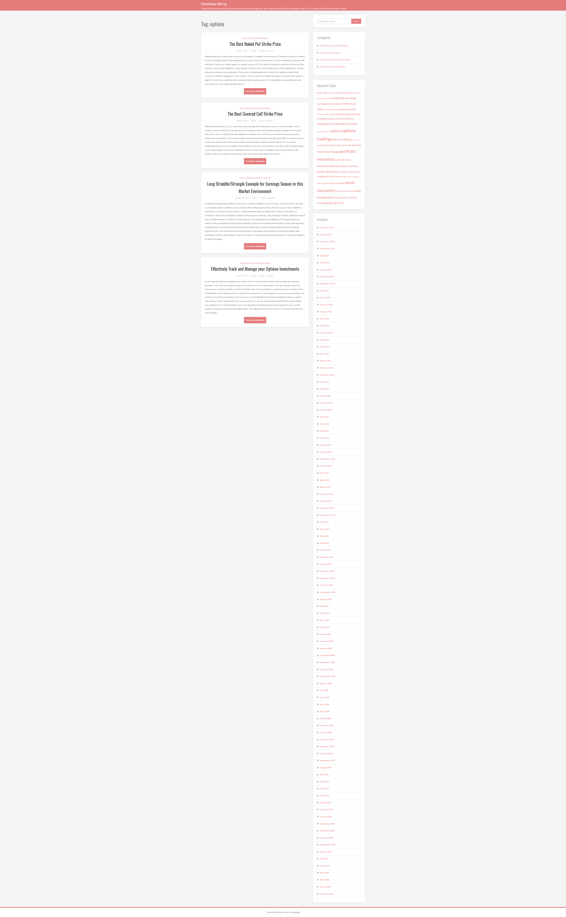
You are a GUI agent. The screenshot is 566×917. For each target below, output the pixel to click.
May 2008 (324, 704)
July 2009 (324, 606)
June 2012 (324, 424)
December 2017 (327, 276)
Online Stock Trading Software (334, 45)
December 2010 (327, 508)
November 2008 (327, 662)
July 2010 (324, 522)
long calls (350, 114)
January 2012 (326, 452)
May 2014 (324, 353)
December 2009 (327, 571)
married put (332, 123)
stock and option (322, 183)
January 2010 (326, 564)
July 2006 (324, 858)
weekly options (333, 203)
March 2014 (325, 360)
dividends (337, 98)
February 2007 (326, 809)
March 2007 (325, 802)
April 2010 (324, 543)
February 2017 (326, 304)
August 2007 (326, 767)
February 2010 (326, 557)
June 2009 (324, 613)
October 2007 (326, 753)
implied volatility (347, 109)
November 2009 (327, 578)
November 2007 (327, 746)
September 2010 (327, 515)
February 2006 (326, 894)
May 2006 (324, 872)
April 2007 (324, 795)
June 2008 (324, 697)
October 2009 (326, 585)
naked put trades (323, 131)
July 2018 (324, 255)
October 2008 (326, 669)
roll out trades (333, 176)
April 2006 (324, 879)
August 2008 (326, 683)
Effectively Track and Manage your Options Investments (255, 268)
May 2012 (324, 431)
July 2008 (324, 690)
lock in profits (337, 114)
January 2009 (326, 648)
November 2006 (327, 830)
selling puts (355, 177)
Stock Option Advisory (330, 52)
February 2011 (326, 494)
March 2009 (325, 634)
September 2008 (327, 676)
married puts (348, 123)
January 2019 (326, 234)
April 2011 (324, 480)
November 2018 (327, 248)
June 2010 (324, 529)
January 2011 (326, 501)
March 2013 (325, 395)
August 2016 (326, 311)
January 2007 (326, 816)
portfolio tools (343, 159)
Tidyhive (296, 912)
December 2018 (327, 241)
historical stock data (330, 110)
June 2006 (324, 865)
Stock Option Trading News (255, 38)
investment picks (323, 114)
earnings (350, 98)
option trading (340, 139)
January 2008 (326, 732)
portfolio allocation (330, 145)
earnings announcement (330, 103)
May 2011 (324, 473)
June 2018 (324, 262)
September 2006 (327, 844)
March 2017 (325, 297)
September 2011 (327, 459)
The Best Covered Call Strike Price (255, 113)
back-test (322, 92)
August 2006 (326, 851)
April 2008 (324, 711)
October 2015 (326, 332)
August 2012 (326, 410)
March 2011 (325, 487)
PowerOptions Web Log (214, 4)
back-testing (344, 92)
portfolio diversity (351, 145)
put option (341, 171)
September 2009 (327, 592)
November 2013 (327, 375)
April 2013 (324, 389)
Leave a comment (266, 51)
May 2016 (324, 318)
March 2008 (325, 718)
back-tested (332, 93)
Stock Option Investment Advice (255, 108)
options (335, 131)
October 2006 (326, 837)
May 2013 (324, 381)
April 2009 (324, 627)
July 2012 (324, 417)
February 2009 (326, 641)
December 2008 (327, 655)
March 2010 (325, 550)
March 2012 (325, 445)
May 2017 (324, 290)
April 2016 (324, 325)
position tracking (348, 166)
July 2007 (324, 774)
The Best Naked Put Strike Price (255, 44)
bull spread (327, 98)
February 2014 (326, 367)
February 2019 (326, 227)
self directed (346, 177)
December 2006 (327, 823)
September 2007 (327, 760)
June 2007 (324, 781)
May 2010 (324, 536)
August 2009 (326, 599)
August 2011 (326, 466)
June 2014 (324, 346)
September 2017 (327, 283)
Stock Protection (344, 191)
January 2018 (326, 269)
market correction (336, 118)
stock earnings (336, 183)
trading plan (340, 197)
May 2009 (324, 620)
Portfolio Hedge (328, 151)
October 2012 (326, 403)
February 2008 (326, 725)
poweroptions (326, 171)
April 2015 (324, 339)
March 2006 (325, 886)
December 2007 (327, 739)
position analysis (328, 166)
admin (253, 51)
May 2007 (324, 788)
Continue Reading (255, 91)
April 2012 (324, 438)
